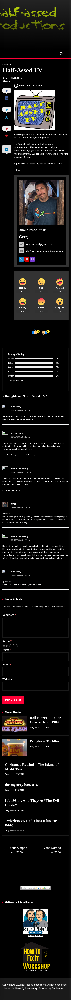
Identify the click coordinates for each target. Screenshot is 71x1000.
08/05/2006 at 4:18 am (20, 437)
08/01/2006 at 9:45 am (20, 410)
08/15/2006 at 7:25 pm (20, 508)
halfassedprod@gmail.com (39, 244)
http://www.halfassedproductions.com (44, 251)
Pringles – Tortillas (44, 741)
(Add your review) (16, 380)
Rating (7, 641)
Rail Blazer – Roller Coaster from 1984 (45, 720)
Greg (4, 78)
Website (7, 679)
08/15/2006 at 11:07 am (21, 472)
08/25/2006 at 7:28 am (20, 575)
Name (6, 649)
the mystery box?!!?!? (22, 785)
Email (6, 664)
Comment (9, 614)
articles (6, 64)
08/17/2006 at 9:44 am (20, 540)
